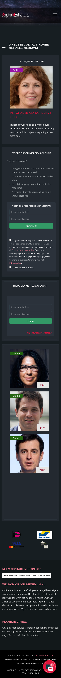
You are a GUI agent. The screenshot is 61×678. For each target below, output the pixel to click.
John (42, 427)
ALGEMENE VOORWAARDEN (30, 670)
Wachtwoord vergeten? (39, 332)
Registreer (31, 225)
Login (31, 321)
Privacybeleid (15, 263)
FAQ (37, 673)
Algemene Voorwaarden (23, 250)
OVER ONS (11, 670)
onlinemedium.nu (43, 655)
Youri (42, 469)
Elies (42, 385)
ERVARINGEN (27, 673)
